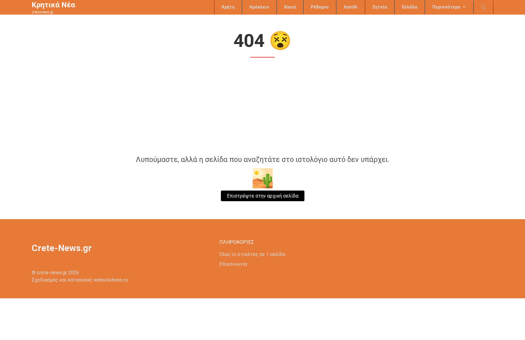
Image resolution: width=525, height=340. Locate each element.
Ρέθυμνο (320, 7)
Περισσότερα (446, 7)
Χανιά (290, 7)
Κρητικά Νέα (53, 5)
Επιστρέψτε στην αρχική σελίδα (262, 196)
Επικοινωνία (233, 264)
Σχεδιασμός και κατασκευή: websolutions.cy (80, 280)
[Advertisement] (262, 107)
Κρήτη (228, 7)
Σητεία (379, 7)
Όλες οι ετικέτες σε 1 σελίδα (252, 254)
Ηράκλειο (259, 7)
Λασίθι (351, 7)
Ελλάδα (409, 7)
